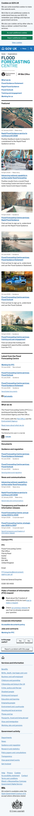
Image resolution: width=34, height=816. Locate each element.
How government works (10, 760)
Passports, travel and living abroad (14, 718)
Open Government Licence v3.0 (13, 793)
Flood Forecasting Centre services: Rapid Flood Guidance (15, 219)
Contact (24, 776)
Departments (6, 738)
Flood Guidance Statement (12, 83)
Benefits (4, 669)
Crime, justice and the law (11, 688)
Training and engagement (11, 93)
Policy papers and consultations (13, 752)
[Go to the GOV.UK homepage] (9, 48)
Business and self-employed (12, 677)
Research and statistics (10, 749)
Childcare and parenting (10, 680)
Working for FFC (7, 365)
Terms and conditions (9, 778)
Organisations (12, 54)
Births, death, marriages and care (14, 673)
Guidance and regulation (10, 745)
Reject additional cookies (17, 38)
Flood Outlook (7, 90)
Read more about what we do (12, 425)
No (30, 641)
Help (3, 773)
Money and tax (7, 714)
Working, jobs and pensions (11, 725)
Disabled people (7, 692)
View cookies (17, 42)
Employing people (8, 703)
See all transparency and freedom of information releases (13, 532)
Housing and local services (11, 710)
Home (3, 54)
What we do (6, 80)
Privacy (10, 773)
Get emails (8, 396)
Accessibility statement (10, 776)
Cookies (17, 773)
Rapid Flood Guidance (10, 86)
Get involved (6, 764)
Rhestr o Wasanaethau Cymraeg (13, 781)
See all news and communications (12, 501)
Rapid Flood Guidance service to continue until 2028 (14, 134)
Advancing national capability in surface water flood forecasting (14, 176)
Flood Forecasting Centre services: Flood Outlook (15, 298)
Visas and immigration (9, 721)
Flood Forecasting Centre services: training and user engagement (15, 338)
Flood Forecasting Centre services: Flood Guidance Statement (15, 258)
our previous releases (19, 608)
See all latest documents (9, 391)
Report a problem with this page (17, 649)
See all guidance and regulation (11, 472)
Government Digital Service (11, 784)
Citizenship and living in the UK (13, 684)
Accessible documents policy (13, 624)
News (3, 741)
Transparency (6, 756)
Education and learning (10, 699)
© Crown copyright (17, 811)
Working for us (7, 96)
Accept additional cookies (17, 33)
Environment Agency (9, 421)
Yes (21, 641)
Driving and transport (9, 695)
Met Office (21, 419)
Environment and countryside (12, 707)
